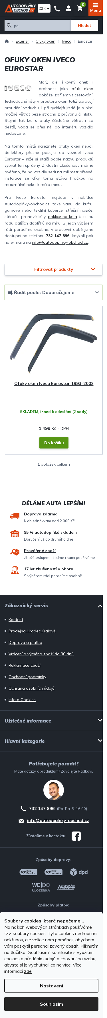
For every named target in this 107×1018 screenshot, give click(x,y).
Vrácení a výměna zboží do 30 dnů (41, 653)
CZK (43, 8)
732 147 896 (57, 8)
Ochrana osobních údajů (31, 688)
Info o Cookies (22, 699)
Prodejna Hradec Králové (32, 631)
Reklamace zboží (25, 665)
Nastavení (51, 986)
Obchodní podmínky (27, 676)
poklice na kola (62, 216)
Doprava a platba (25, 642)
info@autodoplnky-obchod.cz (60, 242)
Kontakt (16, 619)
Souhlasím (51, 1004)
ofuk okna (82, 88)
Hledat (84, 25)
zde (28, 971)
